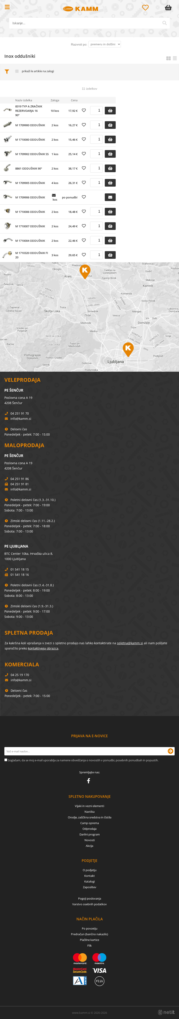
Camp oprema (89, 823)
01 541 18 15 (19, 569)
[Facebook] (89, 782)
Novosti (89, 840)
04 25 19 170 (20, 675)
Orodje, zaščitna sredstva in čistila (89, 817)
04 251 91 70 (19, 413)
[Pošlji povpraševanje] (110, 197)
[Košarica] (169, 7)
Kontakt (89, 876)
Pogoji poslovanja (89, 898)
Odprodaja (89, 829)
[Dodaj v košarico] (110, 110)
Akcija (89, 846)
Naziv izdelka (23, 100)
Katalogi (89, 881)
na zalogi (48, 71)
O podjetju (89, 870)
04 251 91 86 (19, 479)
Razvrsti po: (79, 44)
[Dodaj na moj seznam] (84, 110)
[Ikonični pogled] (168, 58)
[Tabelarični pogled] (175, 58)
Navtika (89, 812)
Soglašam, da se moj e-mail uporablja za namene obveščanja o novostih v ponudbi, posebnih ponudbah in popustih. (83, 760)
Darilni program (89, 834)
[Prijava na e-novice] (170, 751)
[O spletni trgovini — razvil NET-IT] (166, 1012)
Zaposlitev (89, 887)
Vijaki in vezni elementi (89, 806)
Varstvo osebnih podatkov (89, 904)
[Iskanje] (164, 23)
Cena (74, 100)
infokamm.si (20, 419)
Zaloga (55, 100)
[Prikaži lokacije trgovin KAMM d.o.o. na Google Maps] (89, 317)
